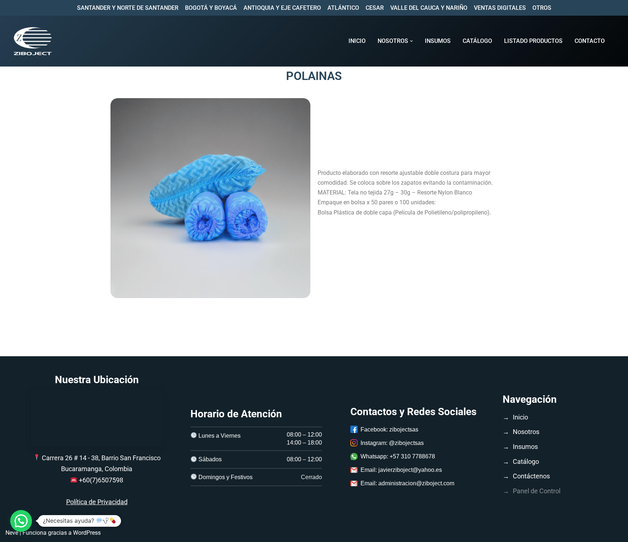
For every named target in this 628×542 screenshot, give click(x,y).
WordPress (87, 532)
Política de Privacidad (97, 502)
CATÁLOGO (477, 40)
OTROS (541, 7)
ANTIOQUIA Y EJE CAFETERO (282, 7)
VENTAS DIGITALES (500, 7)
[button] (411, 41)
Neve (11, 532)
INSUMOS (438, 40)
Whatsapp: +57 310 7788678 (398, 456)
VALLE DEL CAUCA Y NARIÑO (428, 7)
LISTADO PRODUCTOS (533, 40)
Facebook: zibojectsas (389, 429)
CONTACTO (590, 40)
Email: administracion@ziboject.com (407, 483)
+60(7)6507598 (101, 480)
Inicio (357, 40)
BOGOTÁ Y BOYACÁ (211, 7)
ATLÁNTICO (343, 7)
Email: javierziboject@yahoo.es (401, 470)
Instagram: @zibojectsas (392, 443)
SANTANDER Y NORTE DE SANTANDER (127, 7)
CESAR (375, 7)
